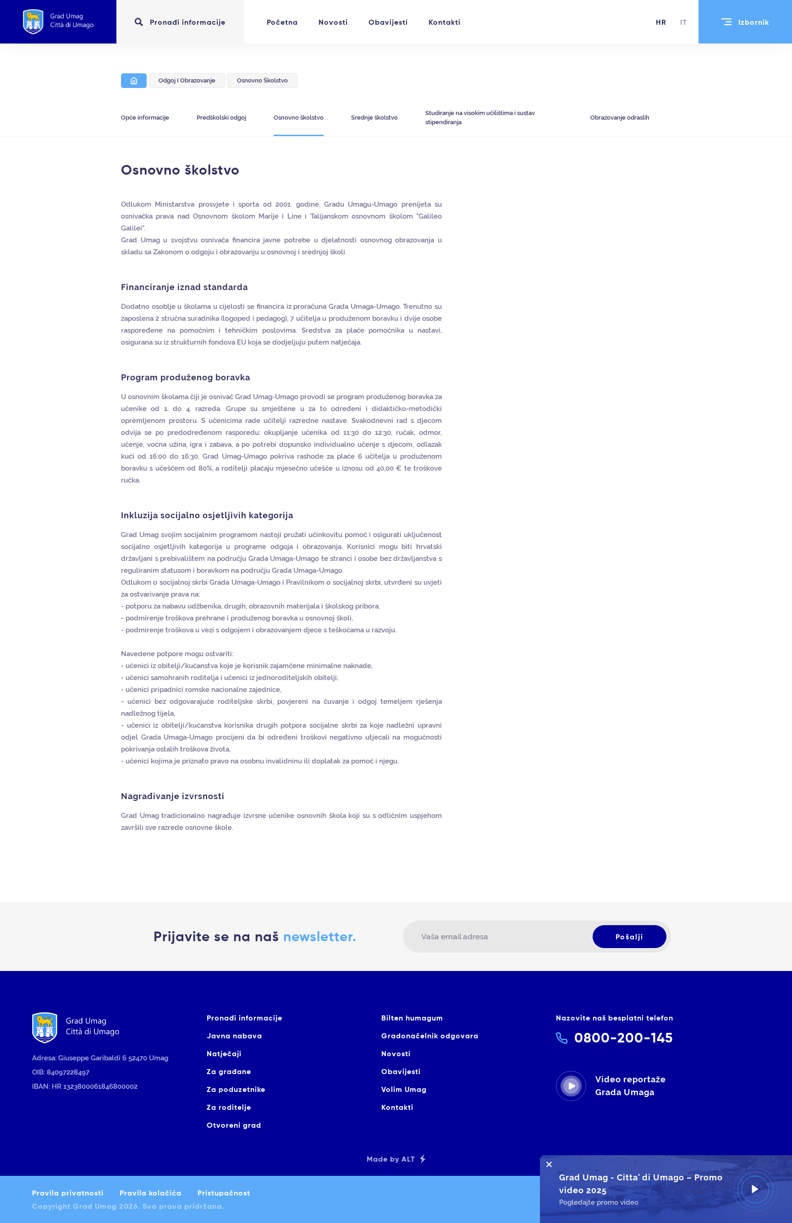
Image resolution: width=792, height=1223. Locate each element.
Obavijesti (388, 22)
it (683, 22)
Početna (282, 22)
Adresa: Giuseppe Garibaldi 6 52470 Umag (100, 1058)
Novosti (333, 22)
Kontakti (445, 22)
